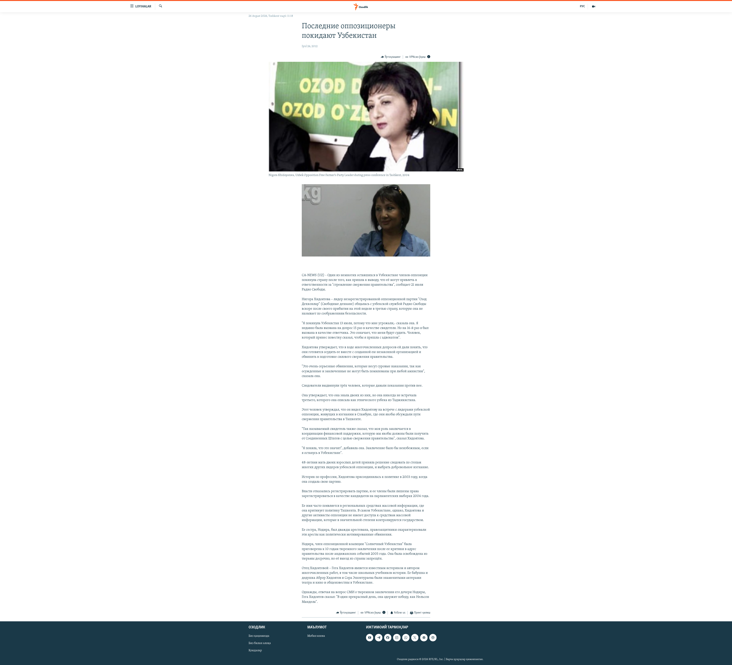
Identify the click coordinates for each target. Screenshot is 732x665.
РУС (582, 6)
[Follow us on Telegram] (378, 637)
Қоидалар (255, 650)
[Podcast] (433, 637)
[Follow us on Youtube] (369, 637)
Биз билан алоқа (260, 643)
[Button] (391, 57)
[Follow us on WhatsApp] (405, 637)
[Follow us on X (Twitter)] (414, 637)
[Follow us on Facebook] (387, 637)
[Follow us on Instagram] (396, 637)
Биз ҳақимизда (259, 636)
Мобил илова (316, 636)
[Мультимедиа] (593, 6)
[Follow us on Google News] (423, 637)
